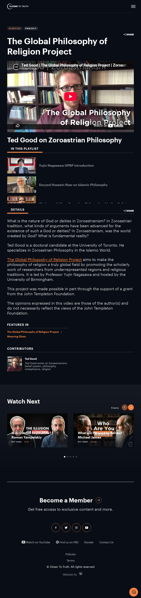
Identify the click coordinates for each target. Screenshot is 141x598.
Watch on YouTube (37, 542)
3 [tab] (70, 456)
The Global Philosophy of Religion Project (44, 259)
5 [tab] (76, 456)
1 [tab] (64, 456)
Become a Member (66, 500)
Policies (71, 554)
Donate (88, 542)
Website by (78, 573)
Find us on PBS (68, 542)
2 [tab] (67, 456)
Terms (71, 560)
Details (17, 209)
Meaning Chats (16, 336)
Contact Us (106, 542)
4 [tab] (73, 456)
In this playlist (25, 148)
